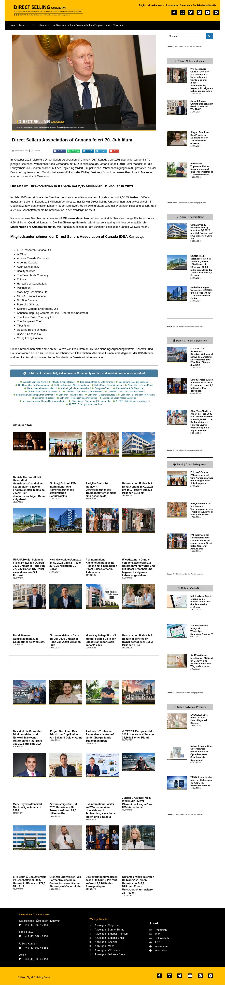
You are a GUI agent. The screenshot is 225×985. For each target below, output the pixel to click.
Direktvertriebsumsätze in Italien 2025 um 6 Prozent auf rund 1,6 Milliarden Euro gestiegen (203, 385)
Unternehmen (39, 25)
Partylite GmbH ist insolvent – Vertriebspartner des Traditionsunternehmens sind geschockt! (101, 489)
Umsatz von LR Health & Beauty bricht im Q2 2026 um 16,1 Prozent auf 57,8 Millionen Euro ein (201, 231)
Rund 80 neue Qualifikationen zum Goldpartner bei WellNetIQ (29, 638)
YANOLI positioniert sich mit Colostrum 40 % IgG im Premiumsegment (201, 781)
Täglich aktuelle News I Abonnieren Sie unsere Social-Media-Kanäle (177, 5)
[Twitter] (191, 12)
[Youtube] (207, 12)
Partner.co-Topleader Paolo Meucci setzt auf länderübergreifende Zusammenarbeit (201, 169)
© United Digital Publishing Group (34, 977)
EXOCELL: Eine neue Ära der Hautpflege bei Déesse (199, 718)
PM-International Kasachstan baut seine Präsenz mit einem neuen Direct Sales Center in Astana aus (101, 566)
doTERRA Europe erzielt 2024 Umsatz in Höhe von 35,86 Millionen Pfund (138, 734)
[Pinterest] (199, 12)
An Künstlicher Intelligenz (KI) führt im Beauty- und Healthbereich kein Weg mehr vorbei (201, 661)
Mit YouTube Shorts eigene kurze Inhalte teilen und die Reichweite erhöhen (201, 601)
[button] (59, 151)
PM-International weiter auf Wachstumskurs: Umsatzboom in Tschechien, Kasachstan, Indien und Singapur (101, 810)
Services (118, 25)
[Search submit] (209, 36)
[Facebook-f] (174, 12)
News (22, 25)
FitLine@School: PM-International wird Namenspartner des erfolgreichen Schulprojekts (62, 489)
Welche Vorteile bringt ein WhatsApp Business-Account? (201, 629)
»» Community (80, 25)
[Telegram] (216, 12)
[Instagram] (182, 12)
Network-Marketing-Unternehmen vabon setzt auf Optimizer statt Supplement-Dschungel (201, 753)
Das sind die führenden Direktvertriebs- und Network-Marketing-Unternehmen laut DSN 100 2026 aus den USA (27, 737)
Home (13, 25)
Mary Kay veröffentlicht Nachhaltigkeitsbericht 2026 (27, 807)
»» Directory (59, 25)
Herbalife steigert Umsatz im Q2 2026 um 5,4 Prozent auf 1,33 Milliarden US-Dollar (201, 293)
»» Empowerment (100, 25)
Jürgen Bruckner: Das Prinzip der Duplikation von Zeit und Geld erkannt (65, 734)
